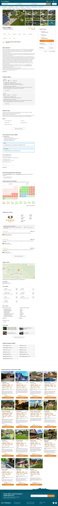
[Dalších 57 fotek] (36, 376)
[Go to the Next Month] (34, 184)
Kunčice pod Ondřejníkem (48, 383)
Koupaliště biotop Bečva (7, 309)
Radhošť (5, 321)
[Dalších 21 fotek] (7, 405)
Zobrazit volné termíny (7, 177)
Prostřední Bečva (23, 8)
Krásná (18, 470)
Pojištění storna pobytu (30, 503)
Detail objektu (22, 397)
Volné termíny (28, 6)
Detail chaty (36, 397)
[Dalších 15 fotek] (7, 376)
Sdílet (46, 51)
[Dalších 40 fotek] (50, 405)
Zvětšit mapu (32, 264)
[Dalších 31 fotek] (50, 434)
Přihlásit (56, 1)
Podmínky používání (17, 502)
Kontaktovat (51, 47)
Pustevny (21, 310)
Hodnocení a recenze (34, 6)
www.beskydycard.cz (28, 64)
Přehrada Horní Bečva (7, 311)
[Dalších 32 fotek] (50, 376)
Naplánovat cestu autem (6, 279)
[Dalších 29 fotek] (22, 434)
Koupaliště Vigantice (7, 312)
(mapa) (13, 29)
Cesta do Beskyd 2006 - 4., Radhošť (28, 328)
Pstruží (3, 470)
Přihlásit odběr (51, 495)
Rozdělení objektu (11, 6)
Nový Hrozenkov (47, 442)
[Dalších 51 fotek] (22, 463)
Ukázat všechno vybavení (19, 128)
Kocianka (21, 312)
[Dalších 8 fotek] (36, 463)
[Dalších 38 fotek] (22, 376)
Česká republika (9, 8)
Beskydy (13, 8)
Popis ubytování (5, 6)
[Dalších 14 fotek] (22, 405)
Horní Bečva (4, 441)
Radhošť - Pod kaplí (23, 316)
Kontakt (41, 503)
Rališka (21, 311)
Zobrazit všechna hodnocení (18, 256)
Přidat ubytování (50, 1)
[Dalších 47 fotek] (36, 434)
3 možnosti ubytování (25, 389)
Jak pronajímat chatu (17, 503)
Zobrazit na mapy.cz (22, 279)
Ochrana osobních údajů (30, 502)
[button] (19, 270)
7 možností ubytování (10, 419)
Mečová (21, 309)
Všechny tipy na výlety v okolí (18, 337)
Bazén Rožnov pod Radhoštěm (8, 316)
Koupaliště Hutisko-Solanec (8, 310)
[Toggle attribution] (34, 277)
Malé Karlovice (4, 412)
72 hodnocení (33, 29)
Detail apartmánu (36, 484)
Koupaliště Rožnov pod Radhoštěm (9, 313)
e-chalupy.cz (4, 8)
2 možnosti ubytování (25, 448)
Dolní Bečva (46, 412)
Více (6, 394)
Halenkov (18, 383)
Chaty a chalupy (18, 8)
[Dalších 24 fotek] (7, 463)
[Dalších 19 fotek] (7, 434)
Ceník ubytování (22, 6)
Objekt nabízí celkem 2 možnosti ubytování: (13, 41)
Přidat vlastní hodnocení (29, 227)
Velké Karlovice (4, 383)
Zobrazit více (5, 71)
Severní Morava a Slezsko (23, 412)
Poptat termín (46, 40)
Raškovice (18, 412)
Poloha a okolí (41, 6)
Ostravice (32, 383)
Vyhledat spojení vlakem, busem (14, 279)
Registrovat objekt (42, 502)
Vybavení (16, 6)
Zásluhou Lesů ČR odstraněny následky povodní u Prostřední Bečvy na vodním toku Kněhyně (12, 328)
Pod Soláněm (22, 313)
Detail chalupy (8, 397)
